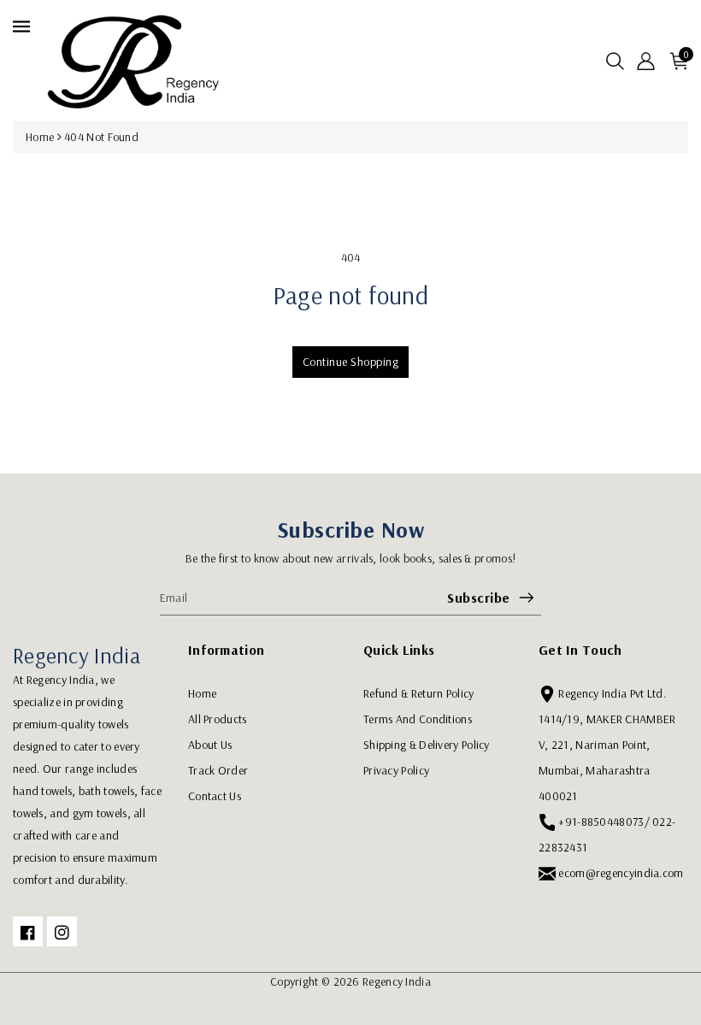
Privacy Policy (396, 770)
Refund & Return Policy (418, 693)
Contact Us (214, 796)
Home (40, 136)
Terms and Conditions (417, 719)
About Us (210, 744)
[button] (615, 61)
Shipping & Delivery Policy (426, 744)
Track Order (218, 770)
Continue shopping (351, 361)
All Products (217, 719)
